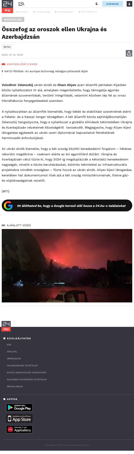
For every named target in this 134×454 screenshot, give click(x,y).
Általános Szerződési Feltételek (27, 379)
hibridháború (89, 11)
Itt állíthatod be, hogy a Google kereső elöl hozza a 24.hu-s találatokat (71, 206)
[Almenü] (21, 4)
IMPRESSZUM (14, 358)
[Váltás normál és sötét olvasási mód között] (97, 4)
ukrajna (23, 11)
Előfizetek (112, 4)
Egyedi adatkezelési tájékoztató (26, 372)
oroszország (42, 11)
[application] (67, 265)
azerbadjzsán (65, 11)
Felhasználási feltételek (22, 365)
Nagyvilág (13, 19)
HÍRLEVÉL (12, 351)
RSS (9, 344)
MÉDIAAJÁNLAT (15, 386)
